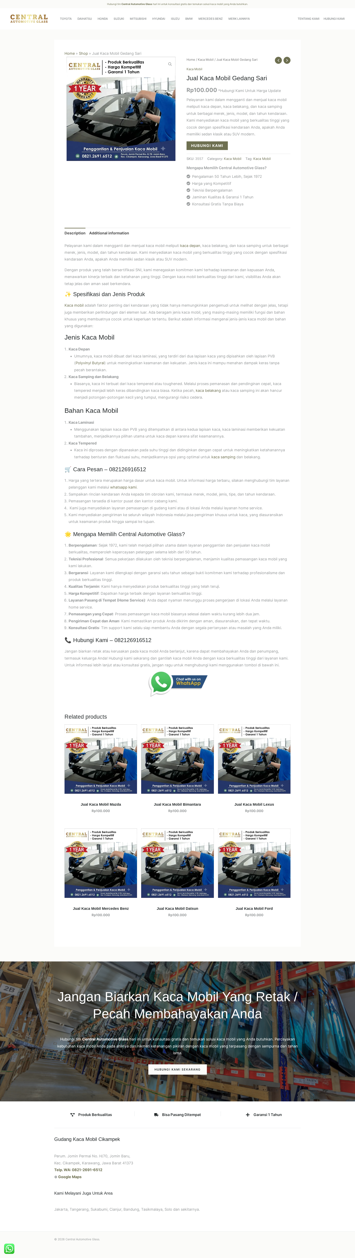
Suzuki (119, 18)
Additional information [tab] (109, 233)
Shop (83, 53)
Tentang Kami (308, 18)
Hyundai (158, 18)
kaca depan (190, 245)
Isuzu (175, 18)
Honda (103, 18)
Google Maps (70, 1177)
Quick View (101, 790)
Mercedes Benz (210, 18)
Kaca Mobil (206, 60)
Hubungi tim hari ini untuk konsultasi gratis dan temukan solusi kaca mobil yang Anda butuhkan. (177, 4)
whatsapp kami (123, 487)
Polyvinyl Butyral (90, 363)
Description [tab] (75, 233)
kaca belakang (208, 390)
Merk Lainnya (239, 18)
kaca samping (223, 457)
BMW (189, 18)
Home (70, 53)
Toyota (66, 18)
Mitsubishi (138, 18)
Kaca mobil (74, 305)
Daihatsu (84, 18)
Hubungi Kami (334, 18)
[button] (170, 64)
